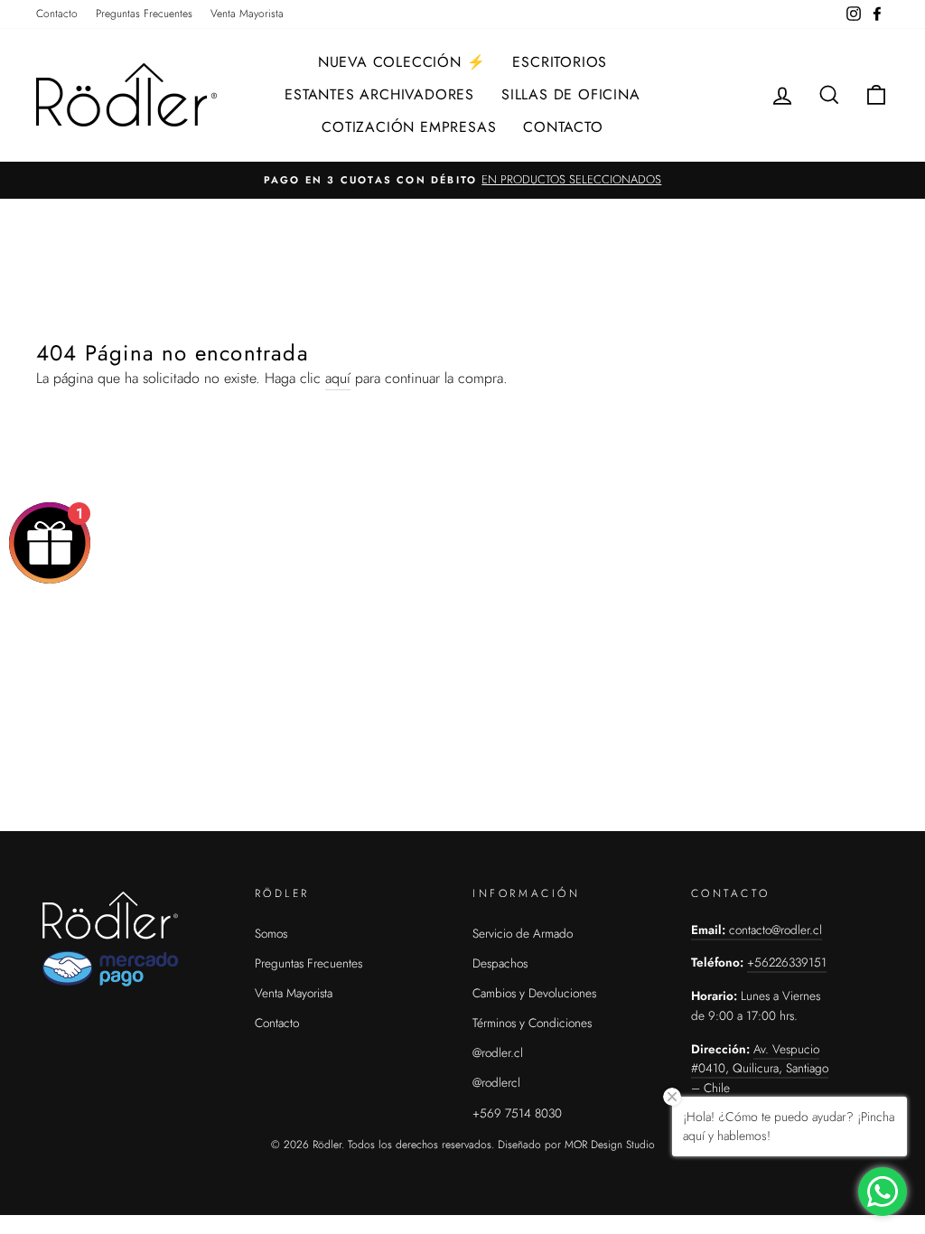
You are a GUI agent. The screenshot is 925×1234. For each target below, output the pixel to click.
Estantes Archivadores (379, 94)
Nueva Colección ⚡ (402, 61)
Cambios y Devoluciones (534, 993)
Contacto (57, 13)
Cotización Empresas (409, 127)
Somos (271, 933)
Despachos (500, 963)
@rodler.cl (497, 1052)
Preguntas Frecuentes (144, 13)
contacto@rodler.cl (775, 930)
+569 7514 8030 (517, 1113)
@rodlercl (496, 1082)
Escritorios (559, 61)
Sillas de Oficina (570, 94)
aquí (337, 378)
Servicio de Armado (522, 933)
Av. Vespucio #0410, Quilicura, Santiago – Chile (759, 1069)
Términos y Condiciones (532, 1023)
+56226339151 (787, 962)
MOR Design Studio (610, 1144)
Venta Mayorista (247, 13)
